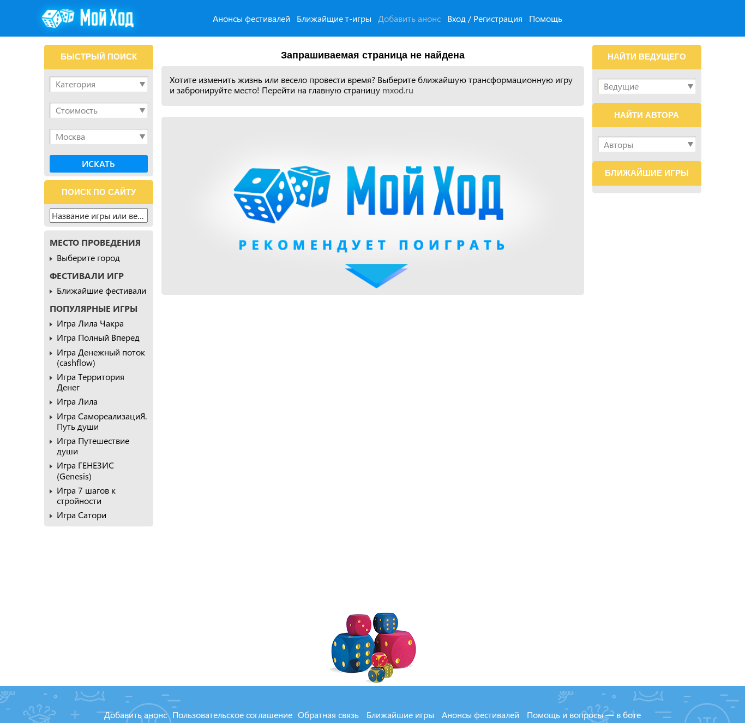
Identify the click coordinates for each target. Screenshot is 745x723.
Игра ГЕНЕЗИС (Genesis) (85, 470)
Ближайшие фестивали (101, 290)
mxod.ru (397, 90)
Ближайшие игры (400, 714)
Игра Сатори (81, 514)
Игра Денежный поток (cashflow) (101, 357)
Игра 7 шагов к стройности (86, 495)
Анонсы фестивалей (251, 18)
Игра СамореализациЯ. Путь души (102, 421)
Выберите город (88, 257)
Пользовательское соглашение (232, 714)
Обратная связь (328, 714)
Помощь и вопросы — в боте (584, 714)
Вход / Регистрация (484, 18)
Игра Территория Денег (90, 381)
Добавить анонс (409, 18)
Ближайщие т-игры (334, 18)
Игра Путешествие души (93, 445)
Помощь (545, 18)
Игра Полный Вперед (98, 337)
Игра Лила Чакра (90, 323)
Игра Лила (77, 401)
